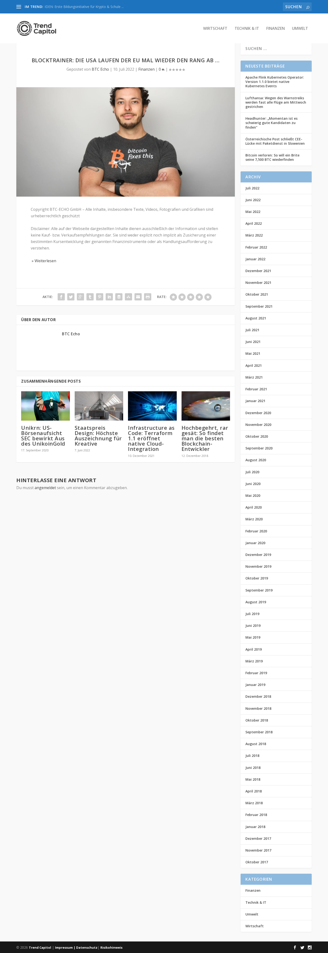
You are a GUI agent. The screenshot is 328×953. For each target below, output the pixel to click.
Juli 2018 (252, 755)
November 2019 (258, 566)
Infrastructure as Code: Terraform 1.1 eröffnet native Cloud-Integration (151, 438)
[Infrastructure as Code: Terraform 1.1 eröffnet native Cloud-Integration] (152, 406)
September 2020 (259, 448)
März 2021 (254, 377)
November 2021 (258, 282)
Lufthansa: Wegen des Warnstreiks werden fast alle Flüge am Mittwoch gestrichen (275, 102)
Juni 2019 (253, 625)
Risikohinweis (111, 947)
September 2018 (259, 732)
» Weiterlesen (43, 260)
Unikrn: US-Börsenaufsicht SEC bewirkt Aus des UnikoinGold (43, 435)
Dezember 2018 (258, 696)
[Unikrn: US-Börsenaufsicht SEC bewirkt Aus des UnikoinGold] (45, 406)
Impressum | (65, 947)
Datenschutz (86, 947)
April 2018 (253, 791)
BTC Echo (100, 69)
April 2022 (253, 223)
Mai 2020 (252, 495)
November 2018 (258, 708)
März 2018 (254, 803)
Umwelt (300, 28)
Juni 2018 (253, 767)
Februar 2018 (256, 814)
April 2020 (253, 507)
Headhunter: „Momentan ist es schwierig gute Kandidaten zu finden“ (271, 122)
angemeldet (45, 487)
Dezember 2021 (258, 270)
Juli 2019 (252, 613)
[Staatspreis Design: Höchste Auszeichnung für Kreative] (99, 406)
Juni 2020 (253, 483)
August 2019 (255, 602)
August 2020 (255, 460)
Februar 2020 (256, 531)
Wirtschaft (215, 28)
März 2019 (254, 661)
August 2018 (255, 743)
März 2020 (254, 519)
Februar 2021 (256, 389)
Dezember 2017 (258, 838)
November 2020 (258, 424)
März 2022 (254, 235)
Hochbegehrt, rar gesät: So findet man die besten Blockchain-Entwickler (205, 438)
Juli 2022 (252, 188)
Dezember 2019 (258, 554)
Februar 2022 (256, 247)
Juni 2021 (253, 341)
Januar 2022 (255, 259)
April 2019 (253, 649)
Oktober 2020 (256, 436)
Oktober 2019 (256, 578)
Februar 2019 (256, 673)
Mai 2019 (252, 637)
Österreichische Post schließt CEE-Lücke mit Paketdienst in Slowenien (275, 141)
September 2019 (259, 590)
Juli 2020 (252, 472)
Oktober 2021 (256, 294)
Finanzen (275, 28)
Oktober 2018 (256, 720)
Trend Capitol (40, 947)
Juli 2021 (252, 330)
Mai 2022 (252, 211)
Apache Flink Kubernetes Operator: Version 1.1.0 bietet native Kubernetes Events (274, 81)
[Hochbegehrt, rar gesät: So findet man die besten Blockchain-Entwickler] (206, 406)
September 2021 (259, 306)
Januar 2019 (255, 684)
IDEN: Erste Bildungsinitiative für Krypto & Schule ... (84, 6)
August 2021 (255, 318)
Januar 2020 (255, 543)
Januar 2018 (255, 826)
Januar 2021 (255, 401)
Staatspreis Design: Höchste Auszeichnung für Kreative (98, 435)
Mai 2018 (252, 779)
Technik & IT (247, 28)
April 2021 (253, 365)
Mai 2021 (252, 353)
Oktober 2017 (256, 862)
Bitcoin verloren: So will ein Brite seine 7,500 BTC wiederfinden (272, 157)
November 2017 (258, 850)
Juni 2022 (253, 200)
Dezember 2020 (258, 413)
